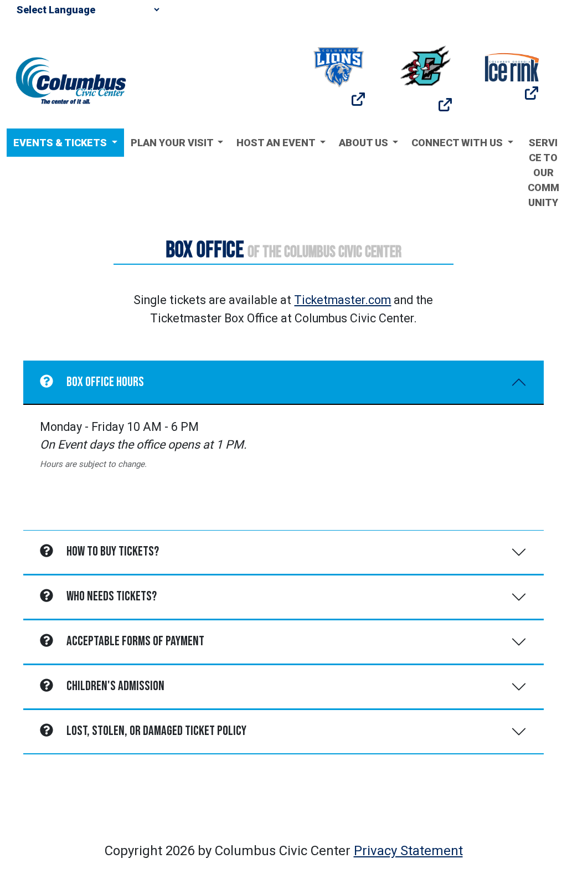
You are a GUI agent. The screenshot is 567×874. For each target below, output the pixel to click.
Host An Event (276, 142)
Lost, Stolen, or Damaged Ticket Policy (156, 731)
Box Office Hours (105, 382)
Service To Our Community (543, 172)
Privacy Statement (408, 850)
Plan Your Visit (173, 142)
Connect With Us (458, 142)
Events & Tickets (61, 142)
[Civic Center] (71, 80)
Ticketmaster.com (342, 300)
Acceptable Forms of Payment (135, 641)
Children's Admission (115, 686)
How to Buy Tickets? (112, 551)
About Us (364, 142)
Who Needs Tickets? (111, 596)
